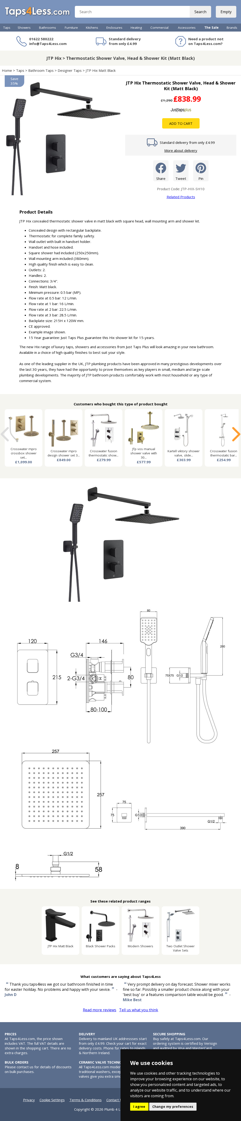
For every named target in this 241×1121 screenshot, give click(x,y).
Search (200, 11)
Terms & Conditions (85, 1099)
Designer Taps (70, 70)
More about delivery (180, 150)
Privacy (29, 1099)
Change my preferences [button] (172, 1106)
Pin (200, 178)
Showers (24, 27)
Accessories (187, 27)
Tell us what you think (138, 1009)
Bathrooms (47, 27)
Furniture (71, 27)
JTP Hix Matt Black (101, 70)
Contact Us (115, 1099)
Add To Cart (181, 123)
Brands (232, 27)
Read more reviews (99, 1009)
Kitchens (92, 27)
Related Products (181, 196)
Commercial (159, 27)
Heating (136, 27)
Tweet (180, 178)
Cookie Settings (52, 1099)
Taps (6, 27)
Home (7, 70)
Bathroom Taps (41, 70)
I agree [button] (139, 1106)
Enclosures (114, 27)
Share (160, 178)
